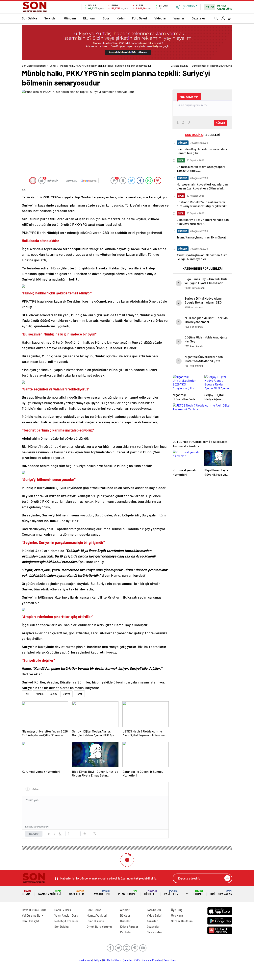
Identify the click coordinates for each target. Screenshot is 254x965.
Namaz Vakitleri (49, 893)
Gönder (33, 834)
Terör (79, 693)
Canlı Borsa (94, 910)
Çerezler (127, 960)
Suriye (66, 693)
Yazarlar (178, 18)
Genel (53, 65)
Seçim (53, 693)
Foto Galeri (139, 18)
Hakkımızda (85, 960)
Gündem (70, 18)
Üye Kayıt (177, 915)
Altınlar (125, 910)
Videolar (160, 18)
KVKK (137, 960)
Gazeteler (198, 18)
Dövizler (125, 915)
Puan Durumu (127, 893)
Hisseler (150, 893)
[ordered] (70, 833)
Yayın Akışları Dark (66, 915)
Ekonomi (89, 18)
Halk (26, 693)
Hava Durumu (101, 893)
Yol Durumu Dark (32, 915)
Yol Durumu (194, 893)
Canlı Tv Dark (62, 910)
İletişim (97, 960)
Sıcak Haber (155, 932)
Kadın (121, 18)
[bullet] (75, 833)
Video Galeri (154, 915)
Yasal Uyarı (170, 960)
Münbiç (39, 693)
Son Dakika (29, 18)
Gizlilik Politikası (112, 960)
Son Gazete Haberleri (34, 65)
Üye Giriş (176, 910)
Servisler (50, 18)
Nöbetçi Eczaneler (66, 921)
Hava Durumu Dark (34, 910)
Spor (106, 18)
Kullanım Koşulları (152, 960)
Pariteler (171, 893)
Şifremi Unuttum (181, 921)
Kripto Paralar (221, 893)
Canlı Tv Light (30, 921)
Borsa (26, 893)
